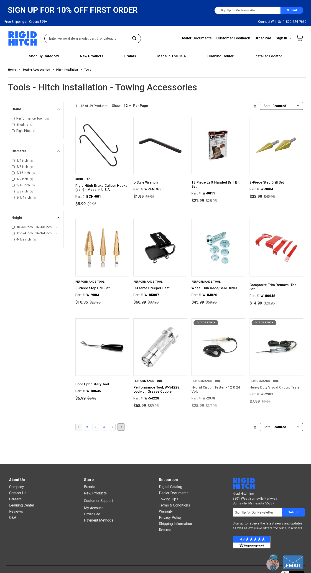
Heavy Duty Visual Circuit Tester (275, 387)
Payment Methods (98, 520)
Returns (165, 530)
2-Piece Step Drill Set (267, 182)
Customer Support (98, 501)
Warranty (166, 511)
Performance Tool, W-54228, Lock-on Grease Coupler (156, 389)
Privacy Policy (170, 517)
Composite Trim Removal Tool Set (273, 287)
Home (12, 69)
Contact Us (17, 493)
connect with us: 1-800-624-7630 (282, 21)
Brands (89, 487)
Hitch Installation (67, 69)
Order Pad (263, 38)
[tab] (36, 109)
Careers (15, 499)
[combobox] (92, 38)
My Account (93, 508)
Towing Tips (168, 499)
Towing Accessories (37, 69)
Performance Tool (90, 281)
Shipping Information (175, 524)
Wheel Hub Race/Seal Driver (214, 288)
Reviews (16, 511)
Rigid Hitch (83, 179)
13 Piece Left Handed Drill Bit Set (215, 184)
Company (16, 487)
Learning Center (21, 505)
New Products (95, 493)
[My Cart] (299, 38)
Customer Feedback (233, 38)
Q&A (12, 517)
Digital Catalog (170, 487)
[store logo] (23, 38)
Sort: (267, 106)
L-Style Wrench (145, 182)
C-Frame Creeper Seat (151, 288)
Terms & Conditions (174, 505)
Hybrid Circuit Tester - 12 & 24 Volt (215, 389)
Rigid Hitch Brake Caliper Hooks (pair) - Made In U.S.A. (101, 188)
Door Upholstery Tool (92, 384)
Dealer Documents (196, 38)
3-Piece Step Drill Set (92, 288)
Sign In (281, 38)
